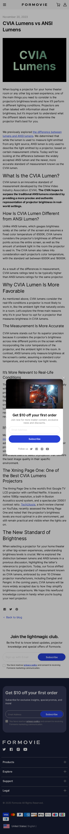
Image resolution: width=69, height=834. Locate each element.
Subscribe (34, 438)
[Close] (64, 378)
